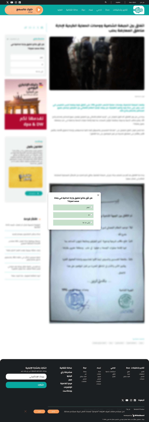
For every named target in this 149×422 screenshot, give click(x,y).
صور (70, 380)
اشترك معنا (132, 2)
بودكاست (67, 391)
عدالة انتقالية (72, 10)
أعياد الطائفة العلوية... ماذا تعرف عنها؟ (25, 275)
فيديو (99, 376)
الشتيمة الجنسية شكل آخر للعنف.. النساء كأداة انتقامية (23, 226)
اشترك (41, 385)
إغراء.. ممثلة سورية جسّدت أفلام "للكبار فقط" (23, 250)
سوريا (141, 343)
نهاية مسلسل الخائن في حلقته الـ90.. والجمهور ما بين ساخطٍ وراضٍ (22, 258)
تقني (113, 374)
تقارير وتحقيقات (120, 10)
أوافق (53, 411)
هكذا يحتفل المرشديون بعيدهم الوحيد (26, 234)
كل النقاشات (14, 39)
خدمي (99, 10)
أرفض (39, 411)
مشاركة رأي (66, 372)
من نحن (142, 2)
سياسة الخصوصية (139, 409)
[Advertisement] (96, 155)
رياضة (84, 371)
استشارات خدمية (110, 371)
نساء (91, 10)
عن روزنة (127, 409)
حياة (83, 10)
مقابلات (98, 381)
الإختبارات (68, 387)
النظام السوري (119, 343)
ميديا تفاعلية (66, 383)
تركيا (111, 343)
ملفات (99, 374)
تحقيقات (141, 374)
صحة (107, 10)
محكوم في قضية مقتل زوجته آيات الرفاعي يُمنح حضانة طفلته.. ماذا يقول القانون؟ (24, 267)
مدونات (142, 379)
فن (85, 374)
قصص (142, 376)
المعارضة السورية (131, 343)
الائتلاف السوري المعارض (99, 343)
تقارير (142, 371)
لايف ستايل (126, 376)
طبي (128, 371)
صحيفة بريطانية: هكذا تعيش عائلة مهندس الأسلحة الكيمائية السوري (24, 242)
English (118, 2)
